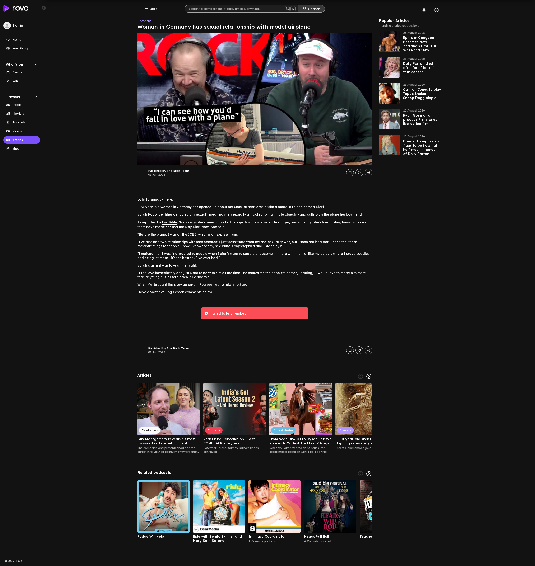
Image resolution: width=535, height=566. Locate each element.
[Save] (350, 172)
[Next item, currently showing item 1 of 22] (369, 376)
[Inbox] (424, 10)
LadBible (169, 222)
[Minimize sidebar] (43, 7)
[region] (254, 418)
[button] (410, 41)
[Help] (437, 10)
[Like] (359, 172)
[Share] (368, 172)
